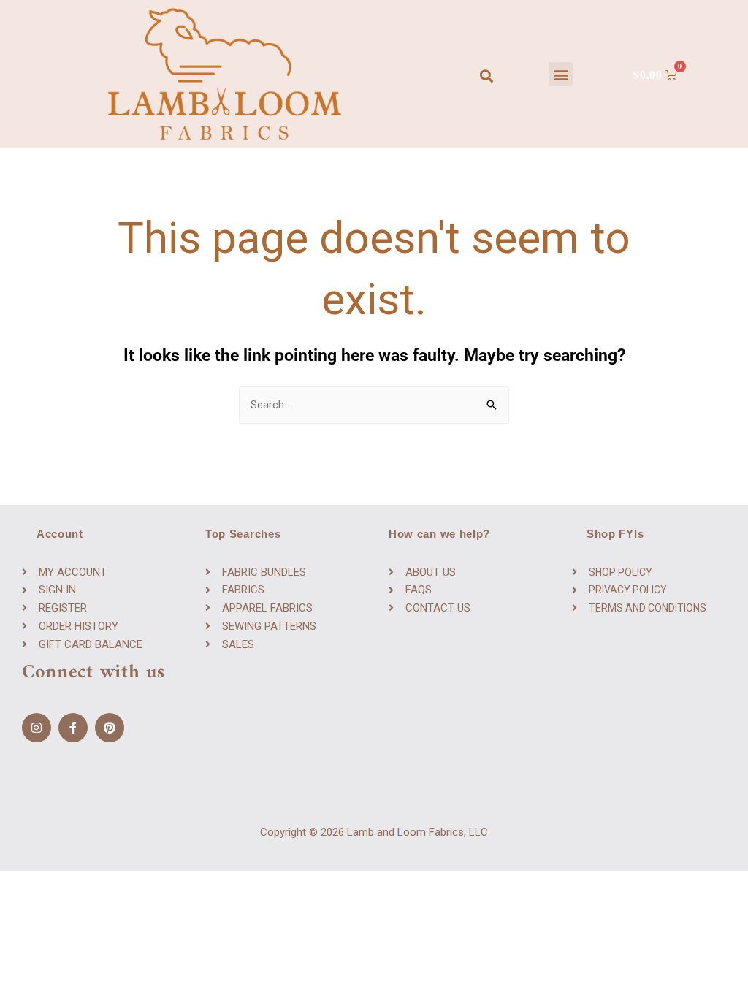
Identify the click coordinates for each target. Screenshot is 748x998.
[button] (561, 74)
